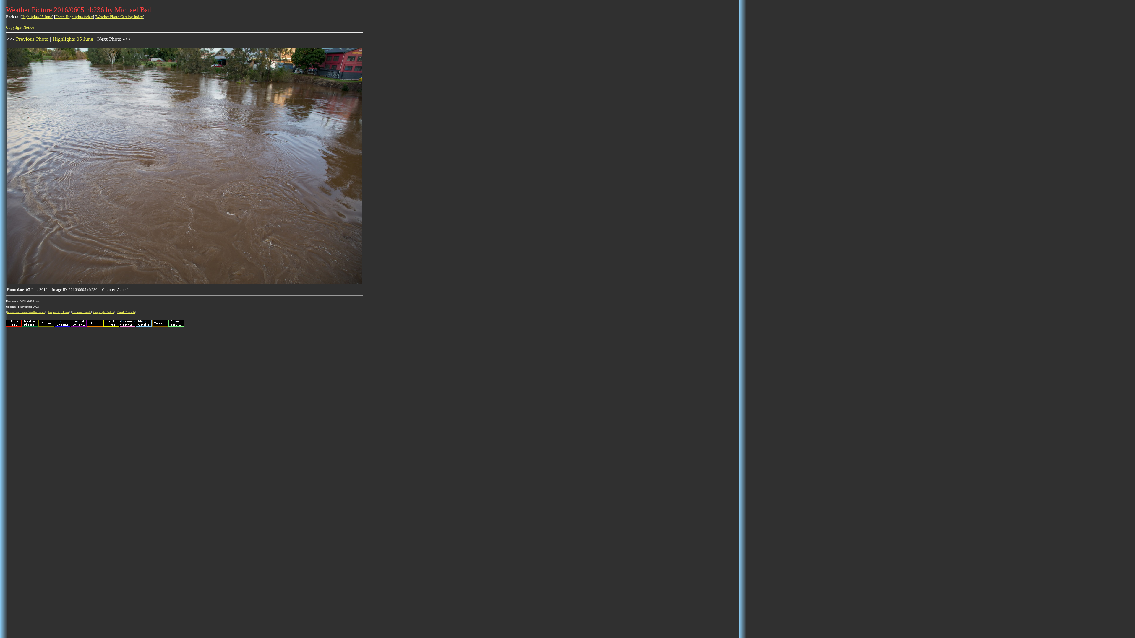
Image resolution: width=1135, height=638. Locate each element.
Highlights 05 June (37, 16)
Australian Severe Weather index (26, 312)
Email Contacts (126, 312)
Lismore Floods (81, 312)
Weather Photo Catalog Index (119, 16)
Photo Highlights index (74, 16)
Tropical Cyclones (58, 312)
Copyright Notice (20, 27)
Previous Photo (32, 39)
